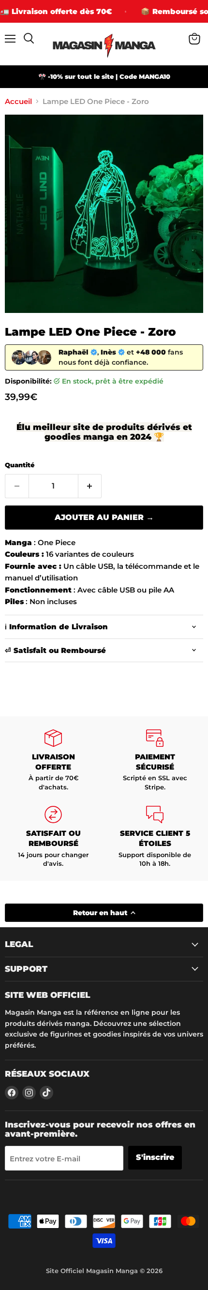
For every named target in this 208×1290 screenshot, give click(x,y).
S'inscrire (155, 1157)
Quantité (19, 465)
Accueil (18, 101)
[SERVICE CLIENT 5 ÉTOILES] (155, 837)
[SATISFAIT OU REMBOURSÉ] (53, 837)
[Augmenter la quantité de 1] (90, 486)
